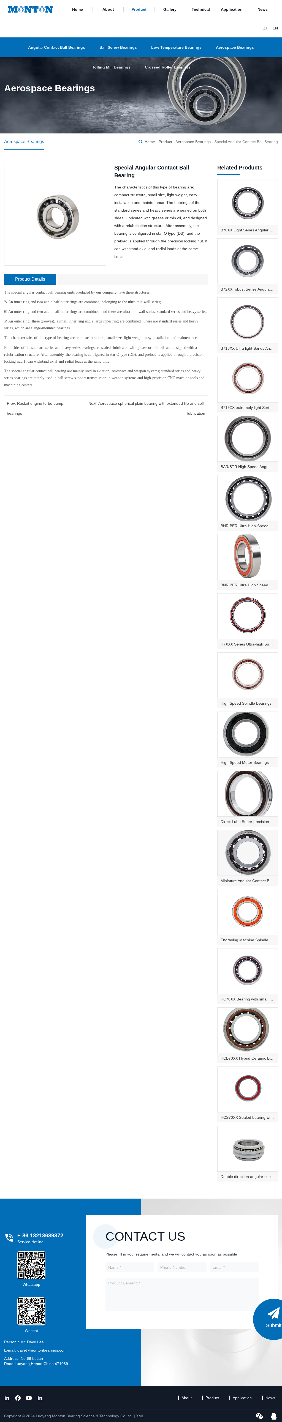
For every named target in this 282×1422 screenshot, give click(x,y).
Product (139, 9)
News (262, 9)
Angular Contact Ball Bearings (56, 47)
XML (140, 1416)
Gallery (170, 9)
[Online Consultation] (274, 1416)
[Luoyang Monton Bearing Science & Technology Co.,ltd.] (30, 9)
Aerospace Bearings (235, 47)
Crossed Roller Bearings (168, 67)
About (108, 9)
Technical (201, 9)
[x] (7, 1398)
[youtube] (29, 1398)
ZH (266, 28)
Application (232, 9)
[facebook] (18, 1398)
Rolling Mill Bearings (111, 67)
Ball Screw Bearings (118, 47)
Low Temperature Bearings (176, 47)
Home (77, 9)
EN (275, 28)
